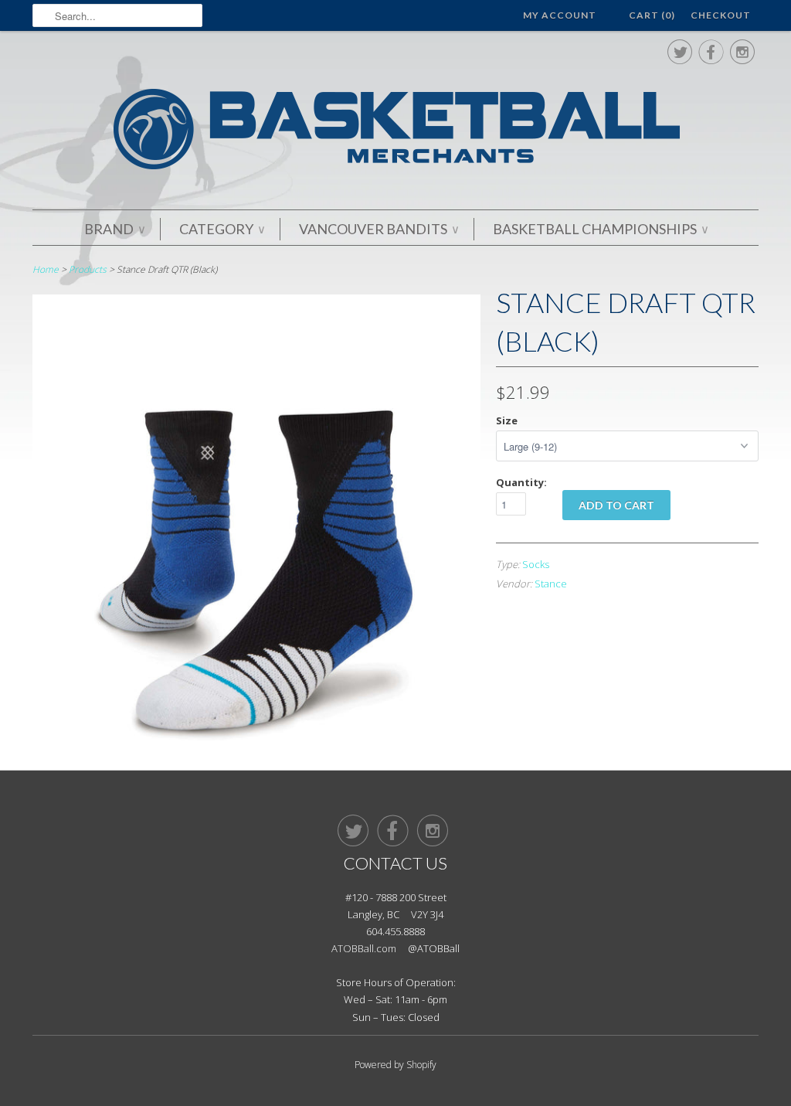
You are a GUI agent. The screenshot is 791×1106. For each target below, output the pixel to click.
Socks (535, 564)
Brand (114, 228)
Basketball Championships (600, 228)
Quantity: (521, 482)
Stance (551, 583)
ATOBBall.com (363, 948)
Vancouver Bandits (378, 228)
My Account (559, 15)
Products (88, 269)
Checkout (721, 15)
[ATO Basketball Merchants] (395, 132)
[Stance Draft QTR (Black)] (256, 738)
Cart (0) (652, 15)
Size (507, 420)
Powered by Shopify (395, 1064)
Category (221, 228)
